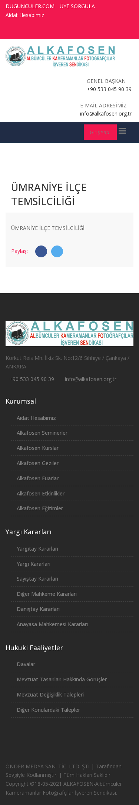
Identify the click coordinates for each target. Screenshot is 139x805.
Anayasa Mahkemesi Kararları (52, 624)
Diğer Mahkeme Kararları (47, 593)
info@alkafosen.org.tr (90, 379)
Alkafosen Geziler (38, 463)
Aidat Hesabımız (25, 15)
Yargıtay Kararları (37, 548)
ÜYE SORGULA (77, 6)
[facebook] (64, 31)
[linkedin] (119, 31)
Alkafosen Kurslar (38, 447)
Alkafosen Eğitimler (40, 508)
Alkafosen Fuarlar (38, 478)
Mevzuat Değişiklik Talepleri (50, 694)
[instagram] (106, 31)
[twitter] (78, 31)
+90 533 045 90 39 (31, 379)
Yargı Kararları (33, 563)
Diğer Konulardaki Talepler (48, 709)
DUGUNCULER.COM (30, 6)
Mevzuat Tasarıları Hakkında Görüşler (62, 679)
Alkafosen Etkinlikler (40, 493)
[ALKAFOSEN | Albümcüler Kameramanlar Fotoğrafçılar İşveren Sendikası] (60, 56)
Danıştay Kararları (38, 608)
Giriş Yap (99, 132)
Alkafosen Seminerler (42, 432)
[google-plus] (92, 31)
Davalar (26, 664)
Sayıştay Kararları (37, 578)
